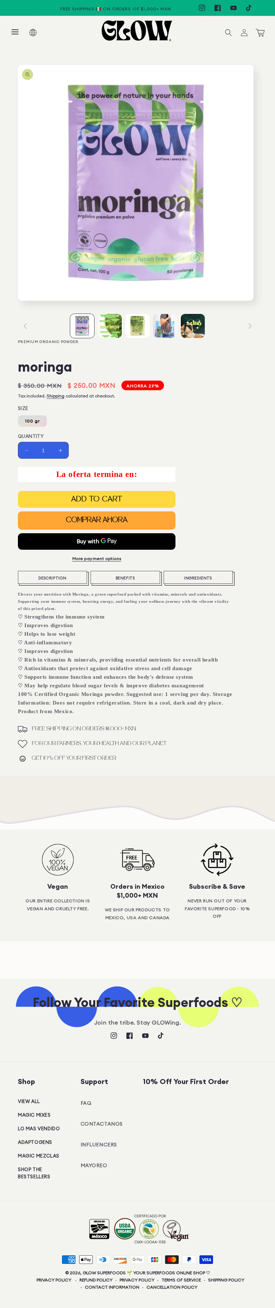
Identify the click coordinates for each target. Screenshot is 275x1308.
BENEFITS (125, 578)
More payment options (96, 558)
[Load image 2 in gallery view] (110, 326)
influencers (99, 1144)
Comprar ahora (96, 520)
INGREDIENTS (198, 578)
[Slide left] (25, 326)
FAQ (86, 1103)
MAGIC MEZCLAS (38, 1156)
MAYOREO (94, 1165)
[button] (15, 32)
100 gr (32, 421)
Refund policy (95, 1280)
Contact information (112, 1287)
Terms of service (181, 1280)
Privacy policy (137, 1280)
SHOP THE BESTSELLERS (34, 1172)
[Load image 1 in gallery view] (82, 326)
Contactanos (102, 1124)
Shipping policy (226, 1280)
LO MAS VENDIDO (39, 1128)
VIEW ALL (29, 1101)
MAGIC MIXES (34, 1115)
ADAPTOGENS (35, 1142)
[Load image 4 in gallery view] (165, 326)
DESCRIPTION (52, 578)
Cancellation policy (171, 1287)
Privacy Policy (54, 1280)
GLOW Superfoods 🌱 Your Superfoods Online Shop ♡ (146, 1272)
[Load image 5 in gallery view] (193, 326)
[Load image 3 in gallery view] (137, 326)
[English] (37, 32)
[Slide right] (250, 326)
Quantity (31, 436)
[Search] (228, 32)
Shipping (55, 395)
